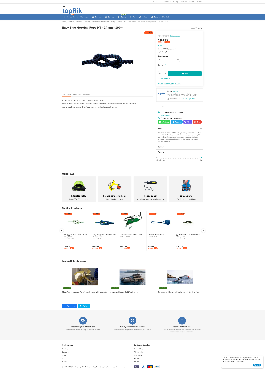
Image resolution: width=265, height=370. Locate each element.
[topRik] (72, 11)
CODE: (193, 28)
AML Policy (137, 358)
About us (65, 349)
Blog (63, 358)
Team (64, 355)
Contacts (199, 2)
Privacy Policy (139, 352)
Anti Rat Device (68, 234)
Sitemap (64, 361)
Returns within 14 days (182, 327)
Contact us (65, 352)
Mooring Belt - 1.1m (154, 234)
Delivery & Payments (180, 2)
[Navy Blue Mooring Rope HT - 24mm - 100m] (107, 61)
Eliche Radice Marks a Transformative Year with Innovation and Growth (84, 292)
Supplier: (161, 65)
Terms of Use (138, 349)
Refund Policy (138, 355)
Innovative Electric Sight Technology (124, 292)
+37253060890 (165, 115)
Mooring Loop (180, 234)
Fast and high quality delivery (83, 327)
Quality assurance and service (132, 327)
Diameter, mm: (163, 56)
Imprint (136, 361)
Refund (191, 2)
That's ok (257, 365)
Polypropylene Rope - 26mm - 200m (132, 234)
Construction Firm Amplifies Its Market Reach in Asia (178, 292)
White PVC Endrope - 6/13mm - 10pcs (102, 235)
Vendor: (169, 91)
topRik (175, 91)
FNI (166, 65)
